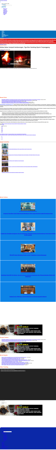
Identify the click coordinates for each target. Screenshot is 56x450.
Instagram (5, 11)
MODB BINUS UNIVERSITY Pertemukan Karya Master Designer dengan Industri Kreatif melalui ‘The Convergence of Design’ (18, 39)
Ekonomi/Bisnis (31, 211)
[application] (28, 384)
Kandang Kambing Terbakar (21, 123)
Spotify (5, 13)
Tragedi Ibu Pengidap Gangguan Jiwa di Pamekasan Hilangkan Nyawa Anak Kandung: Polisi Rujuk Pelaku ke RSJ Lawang (28, 234)
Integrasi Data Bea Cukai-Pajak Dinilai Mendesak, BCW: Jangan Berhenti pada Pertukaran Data (17, 100)
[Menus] (0, 1)
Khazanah (30, 272)
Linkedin (5, 438)
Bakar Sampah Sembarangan (7, 123)
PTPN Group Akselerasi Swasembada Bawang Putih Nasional (18, 40)
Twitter (5, 9)
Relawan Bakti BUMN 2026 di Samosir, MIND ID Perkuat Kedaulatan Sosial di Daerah (39, 40)
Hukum (28, 231)
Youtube (5, 12)
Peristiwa (29, 294)
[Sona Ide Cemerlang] (3, 0)
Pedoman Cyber (4, 402)
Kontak (3, 403)
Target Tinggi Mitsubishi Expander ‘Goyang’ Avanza (10, 361)
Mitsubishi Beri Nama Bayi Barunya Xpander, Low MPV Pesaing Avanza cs (13, 362)
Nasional (35, 211)
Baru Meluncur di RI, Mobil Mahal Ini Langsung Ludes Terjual (11, 358)
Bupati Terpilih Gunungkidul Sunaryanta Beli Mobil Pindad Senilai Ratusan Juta (14, 357)
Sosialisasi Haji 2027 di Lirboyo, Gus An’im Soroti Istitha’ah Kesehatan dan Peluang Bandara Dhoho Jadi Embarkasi (19, 166)
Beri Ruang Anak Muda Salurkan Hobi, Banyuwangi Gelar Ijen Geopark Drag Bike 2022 (15, 363)
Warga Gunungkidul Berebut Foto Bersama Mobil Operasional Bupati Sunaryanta (14, 359)
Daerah (26, 231)
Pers (32, 252)
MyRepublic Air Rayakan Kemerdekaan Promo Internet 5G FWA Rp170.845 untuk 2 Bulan (15, 102)
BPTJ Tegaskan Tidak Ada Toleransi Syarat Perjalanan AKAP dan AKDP (13, 364)
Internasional (27, 272)
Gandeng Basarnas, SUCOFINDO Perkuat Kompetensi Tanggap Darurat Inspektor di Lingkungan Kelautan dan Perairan (31, 42)
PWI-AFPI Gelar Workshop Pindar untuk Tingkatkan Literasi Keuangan (13, 160)
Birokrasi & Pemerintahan (25, 211)
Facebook (5, 8)
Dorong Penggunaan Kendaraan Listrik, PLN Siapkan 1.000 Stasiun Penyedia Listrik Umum (16, 360)
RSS (4, 14)
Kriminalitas (31, 231)
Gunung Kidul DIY (14, 123)
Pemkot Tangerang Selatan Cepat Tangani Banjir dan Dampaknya (13, 134)
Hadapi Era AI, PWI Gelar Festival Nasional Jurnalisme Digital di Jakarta (13, 172)
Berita (20, 211)
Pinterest (5, 10)
